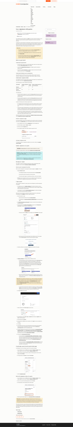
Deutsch (32, 10)
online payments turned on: (26, 334)
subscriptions (28, 33)
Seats (18, 36)
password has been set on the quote (24, 202)
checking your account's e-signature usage (24, 116)
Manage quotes (20, 413)
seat (36, 55)
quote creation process (24, 65)
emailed (23, 194)
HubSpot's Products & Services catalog (36, 115)
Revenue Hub (20, 34)
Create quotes (20, 411)
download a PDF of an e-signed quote (34, 396)
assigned (25, 67)
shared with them (32, 197)
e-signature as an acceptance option (35, 150)
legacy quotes (22, 53)
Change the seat (33, 56)
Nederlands (32, 14)
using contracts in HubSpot (30, 332)
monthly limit (23, 121)
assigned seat (28, 80)
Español (32, 9)
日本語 (31, 11)
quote (28, 38)
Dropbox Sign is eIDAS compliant (21, 153)
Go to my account (33, 25)
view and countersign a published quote (30, 199)
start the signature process (30, 190)
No (21, 416)
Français (32, 13)
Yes (17, 416)
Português (32, 12)
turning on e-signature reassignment (30, 164)
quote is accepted (39, 331)
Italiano (31, 15)
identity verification (28, 186)
